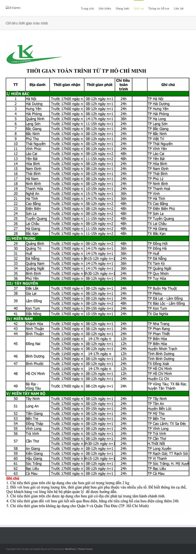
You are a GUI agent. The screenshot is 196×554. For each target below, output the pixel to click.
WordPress (70, 548)
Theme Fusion (85, 548)
